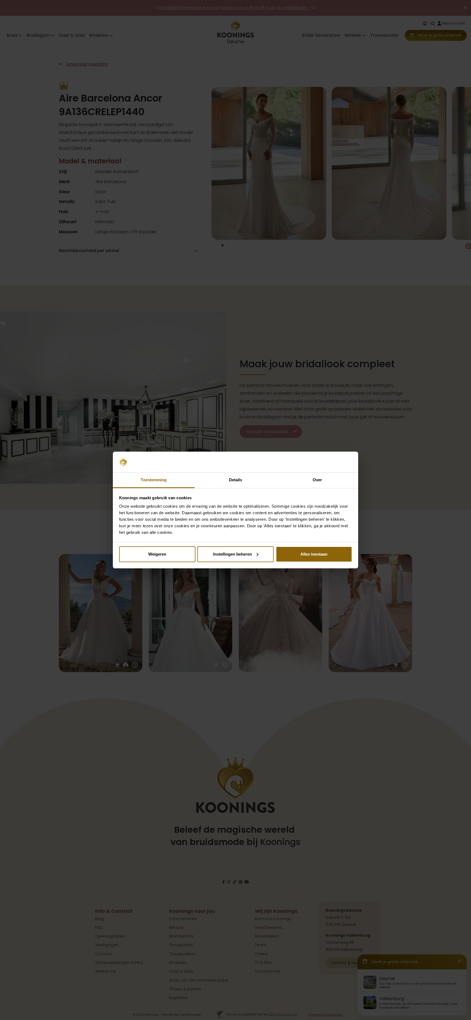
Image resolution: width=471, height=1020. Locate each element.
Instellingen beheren (232, 554)
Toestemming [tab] (154, 479)
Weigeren (157, 554)
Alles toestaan (313, 554)
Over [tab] (317, 479)
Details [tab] (235, 479)
